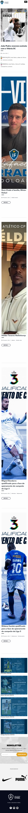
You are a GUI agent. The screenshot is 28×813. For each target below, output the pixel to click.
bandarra (14, 493)
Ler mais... (6, 202)
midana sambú (21, 636)
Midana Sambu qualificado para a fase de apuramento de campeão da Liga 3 (13, 629)
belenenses (19, 493)
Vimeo (17, 808)
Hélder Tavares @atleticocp (13, 335)
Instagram (14, 808)
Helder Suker (19, 340)
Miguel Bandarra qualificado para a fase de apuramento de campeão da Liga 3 (12, 485)
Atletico (13, 340)
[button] (25, 2)
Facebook (11, 808)
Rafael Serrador (15, 197)
